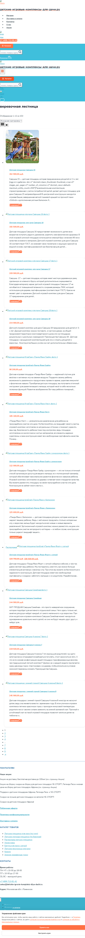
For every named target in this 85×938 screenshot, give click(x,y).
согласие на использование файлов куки (45, 919)
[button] (7, 79)
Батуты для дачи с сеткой (15, 845)
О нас (8, 25)
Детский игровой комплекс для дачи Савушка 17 (29, 269)
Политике (76, 917)
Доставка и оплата (14, 19)
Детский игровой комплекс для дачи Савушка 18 (29, 319)
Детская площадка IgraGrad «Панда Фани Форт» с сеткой (33, 555)
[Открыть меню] (2, 71)
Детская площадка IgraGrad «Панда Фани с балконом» (32, 508)
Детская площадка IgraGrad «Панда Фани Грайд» (30, 365)
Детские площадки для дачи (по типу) (21, 833)
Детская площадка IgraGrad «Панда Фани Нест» (29, 412)
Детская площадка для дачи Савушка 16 (26, 223)
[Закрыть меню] (0, 900)
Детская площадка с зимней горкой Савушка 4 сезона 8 (32, 691)
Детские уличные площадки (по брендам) (22, 836)
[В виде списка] (6, 125)
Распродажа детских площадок (18, 839)
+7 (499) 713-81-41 (8, 40)
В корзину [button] (13, 205)
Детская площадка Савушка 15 (22, 170)
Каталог (6, 46)
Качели (7, 851)
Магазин (10, 15)
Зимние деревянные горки (16, 855)
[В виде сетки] (2, 124)
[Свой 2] (2, 99)
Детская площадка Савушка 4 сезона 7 (25, 645)
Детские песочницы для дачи (17, 848)
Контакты (10, 22)
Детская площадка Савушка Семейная (25, 598)
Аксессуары (9, 842)
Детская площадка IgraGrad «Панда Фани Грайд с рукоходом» (35, 461)
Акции (9, 28)
